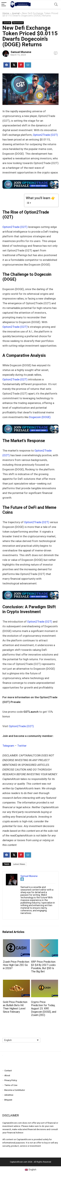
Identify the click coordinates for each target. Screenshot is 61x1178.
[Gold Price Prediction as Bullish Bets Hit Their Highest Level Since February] (16, 981)
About (7, 1075)
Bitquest (8, 1100)
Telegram (8, 745)
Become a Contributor (14, 1090)
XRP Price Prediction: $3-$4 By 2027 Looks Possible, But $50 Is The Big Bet (43, 966)
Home (5, 13)
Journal (16, 13)
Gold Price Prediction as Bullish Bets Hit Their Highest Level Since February (15, 1006)
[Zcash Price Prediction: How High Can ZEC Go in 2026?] (16, 941)
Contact (8, 1070)
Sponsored (18, 23)
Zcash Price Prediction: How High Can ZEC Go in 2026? (16, 965)
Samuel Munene (21, 52)
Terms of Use (10, 1085)
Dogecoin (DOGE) (40, 417)
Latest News (19, 864)
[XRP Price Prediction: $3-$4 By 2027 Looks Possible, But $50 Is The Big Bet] (44, 941)
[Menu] (4, 4)
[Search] (56, 4)
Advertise (8, 1095)
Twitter (22, 745)
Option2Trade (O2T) (45, 134)
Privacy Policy (10, 1080)
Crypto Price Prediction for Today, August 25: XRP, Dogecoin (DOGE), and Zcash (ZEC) (43, 1008)
